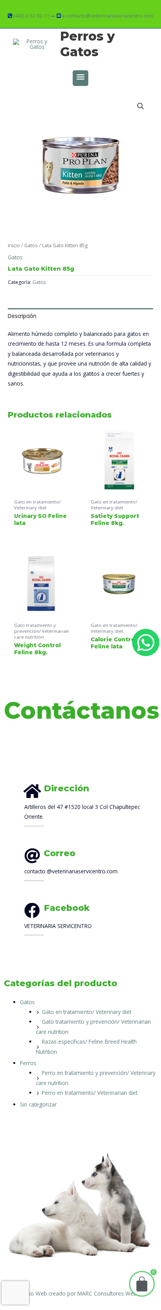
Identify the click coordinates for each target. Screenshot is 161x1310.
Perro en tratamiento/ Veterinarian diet (90, 1092)
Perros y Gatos (87, 44)
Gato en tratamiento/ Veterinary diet (86, 1012)
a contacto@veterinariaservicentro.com (107, 15)
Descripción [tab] (22, 315)
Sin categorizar (38, 1104)
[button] (141, 106)
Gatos (31, 245)
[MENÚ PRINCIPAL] (80, 78)
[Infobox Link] (91, 863)
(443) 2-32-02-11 (31, 15)
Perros (28, 1063)
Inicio (14, 245)
